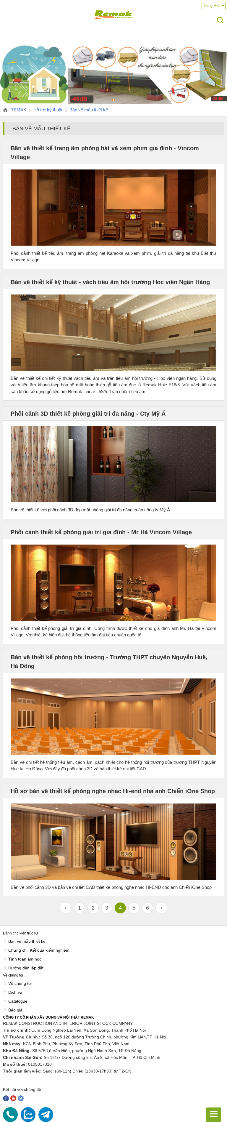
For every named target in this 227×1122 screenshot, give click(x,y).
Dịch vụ (15, 992)
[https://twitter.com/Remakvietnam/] (21, 1098)
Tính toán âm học (24, 959)
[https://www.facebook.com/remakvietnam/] (6, 1098)
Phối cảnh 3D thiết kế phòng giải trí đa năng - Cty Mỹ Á (88, 413)
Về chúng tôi (20, 983)
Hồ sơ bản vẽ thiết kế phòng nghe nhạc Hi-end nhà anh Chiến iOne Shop (113, 791)
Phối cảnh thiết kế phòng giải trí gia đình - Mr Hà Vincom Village (101, 532)
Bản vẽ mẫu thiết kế (27, 941)
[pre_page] (66, 907)
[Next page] (161, 907)
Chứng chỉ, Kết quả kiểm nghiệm (38, 950)
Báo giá (15, 1010)
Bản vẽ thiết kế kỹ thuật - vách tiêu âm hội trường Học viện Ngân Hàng (110, 282)
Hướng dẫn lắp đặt (25, 968)
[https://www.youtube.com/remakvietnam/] (13, 1098)
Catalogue (17, 1001)
